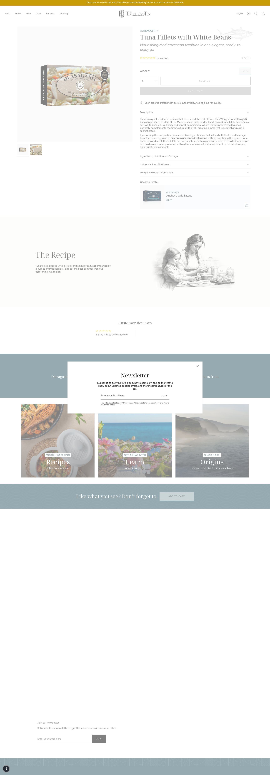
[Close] (197, 366)
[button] (6, 769)
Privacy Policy (154, 403)
